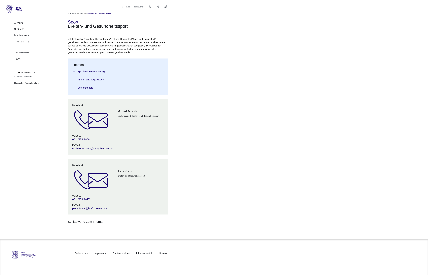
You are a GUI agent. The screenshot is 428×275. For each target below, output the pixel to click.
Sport (71, 229)
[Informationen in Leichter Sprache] (150, 6)
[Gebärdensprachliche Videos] (158, 6)
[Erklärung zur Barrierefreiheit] (166, 6)
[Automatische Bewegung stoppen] (15, 72)
